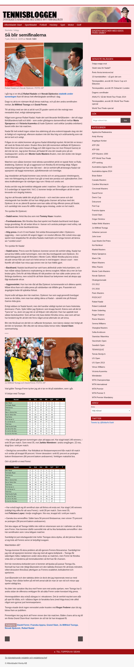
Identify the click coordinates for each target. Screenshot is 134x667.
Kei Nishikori (97, 245)
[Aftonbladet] (13, 2)
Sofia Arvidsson (98, 332)
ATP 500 (95, 149)
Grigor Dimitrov (98, 219)
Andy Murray (97, 136)
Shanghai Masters (100, 328)
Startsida (8, 30)
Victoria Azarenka (99, 371)
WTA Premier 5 (98, 393)
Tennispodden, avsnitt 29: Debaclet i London (110, 88)
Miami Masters (98, 262)
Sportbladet (31, 25)
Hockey (53, 25)
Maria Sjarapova (99, 254)
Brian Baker (97, 176)
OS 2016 (96, 289)
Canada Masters (99, 180)
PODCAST (97, 297)
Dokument (96, 202)
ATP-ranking (97, 162)
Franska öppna (38, 625)
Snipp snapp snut (99, 63)
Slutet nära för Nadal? (101, 68)
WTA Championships (101, 380)
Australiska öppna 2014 (102, 171)
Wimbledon (97, 376)
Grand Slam (52, 625)
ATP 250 (95, 145)
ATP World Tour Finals (101, 158)
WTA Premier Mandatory (102, 397)
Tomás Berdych (98, 354)
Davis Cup (96, 197)
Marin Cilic (96, 258)
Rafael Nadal (28, 628)
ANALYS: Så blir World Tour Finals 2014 (109, 97)
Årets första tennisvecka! (102, 72)
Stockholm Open (99, 341)
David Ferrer (23, 625)
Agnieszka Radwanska (102, 132)
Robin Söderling (98, 310)
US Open (96, 358)
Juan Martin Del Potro (101, 241)
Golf (79, 25)
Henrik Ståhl (31, 39)
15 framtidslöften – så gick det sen (106, 77)
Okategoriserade (99, 280)
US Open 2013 (98, 362)
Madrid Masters (98, 249)
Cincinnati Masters (100, 188)
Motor (71, 25)
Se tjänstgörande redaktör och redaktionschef (26, 658)
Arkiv (93, 407)
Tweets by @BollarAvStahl (102, 422)
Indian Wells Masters (101, 223)
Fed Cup (95, 206)
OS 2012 (96, 284)
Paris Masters (98, 293)
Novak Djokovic (13, 628)
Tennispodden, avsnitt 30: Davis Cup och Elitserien (109, 82)
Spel (62, 25)
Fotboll (43, 25)
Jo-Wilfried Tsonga (68, 625)
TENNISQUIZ (98, 349)
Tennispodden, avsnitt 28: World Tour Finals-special (111, 102)
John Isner (96, 236)
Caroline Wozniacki (100, 184)
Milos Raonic (97, 267)
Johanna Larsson (99, 232)
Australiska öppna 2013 (102, 167)
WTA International (99, 384)
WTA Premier (97, 389)
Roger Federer (98, 315)
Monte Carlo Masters (101, 271)
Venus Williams (98, 367)
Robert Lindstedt (99, 306)
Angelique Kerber (99, 141)
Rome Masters (98, 319)
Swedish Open (98, 345)
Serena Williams (99, 323)
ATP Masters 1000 (100, 154)
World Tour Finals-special (102, 108)
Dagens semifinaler (100, 92)
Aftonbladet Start (13, 25)
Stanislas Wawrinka (100, 336)
